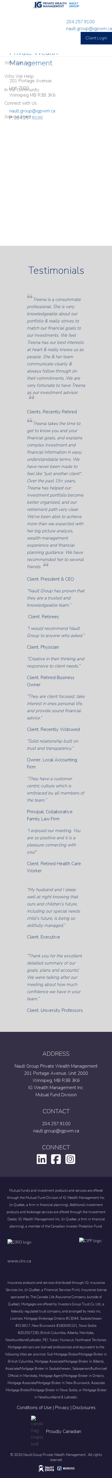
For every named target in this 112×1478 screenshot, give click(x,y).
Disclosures (84, 1408)
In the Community (21, 90)
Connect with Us (20, 103)
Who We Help (19, 76)
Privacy (62, 1408)
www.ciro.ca (19, 1261)
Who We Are (17, 63)
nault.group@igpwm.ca (89, 29)
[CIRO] (37, 1247)
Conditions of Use (34, 1408)
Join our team (17, 117)
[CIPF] (92, 1247)
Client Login (96, 38)
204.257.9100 (80, 22)
